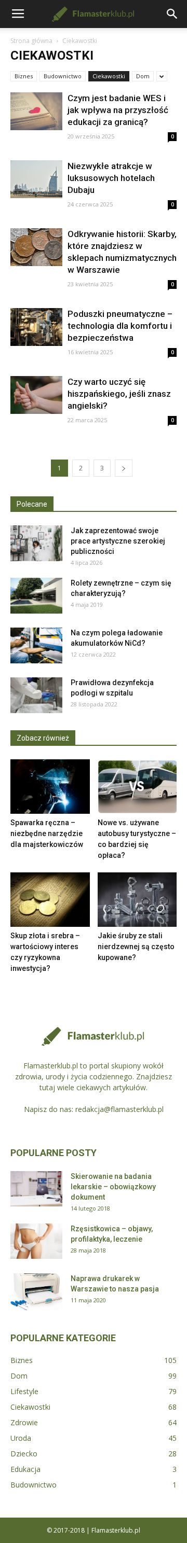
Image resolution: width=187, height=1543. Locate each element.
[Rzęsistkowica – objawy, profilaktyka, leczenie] (36, 1241)
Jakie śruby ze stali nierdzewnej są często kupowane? (136, 947)
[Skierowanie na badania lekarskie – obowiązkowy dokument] (36, 1189)
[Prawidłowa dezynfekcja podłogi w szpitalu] (36, 695)
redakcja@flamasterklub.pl (119, 1109)
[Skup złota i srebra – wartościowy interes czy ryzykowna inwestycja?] (50, 899)
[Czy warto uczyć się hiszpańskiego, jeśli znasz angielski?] (36, 395)
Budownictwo (63, 76)
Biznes (24, 76)
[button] (172, 14)
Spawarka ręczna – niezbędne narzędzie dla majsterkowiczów (46, 833)
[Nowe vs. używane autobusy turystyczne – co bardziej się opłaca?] (137, 786)
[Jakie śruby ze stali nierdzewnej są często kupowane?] (137, 899)
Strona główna (31, 40)
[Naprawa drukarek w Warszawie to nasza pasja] (36, 1291)
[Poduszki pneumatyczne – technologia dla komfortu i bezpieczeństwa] (36, 327)
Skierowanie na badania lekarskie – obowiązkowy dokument (113, 1186)
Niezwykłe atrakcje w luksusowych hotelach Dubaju (111, 178)
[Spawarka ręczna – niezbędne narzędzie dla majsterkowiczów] (50, 786)
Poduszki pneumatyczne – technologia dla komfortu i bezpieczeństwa (120, 326)
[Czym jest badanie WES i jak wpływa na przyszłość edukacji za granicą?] (36, 111)
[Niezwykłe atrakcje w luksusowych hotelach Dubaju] (36, 179)
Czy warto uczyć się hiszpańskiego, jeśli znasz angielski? (119, 394)
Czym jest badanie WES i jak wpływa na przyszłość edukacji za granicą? (118, 110)
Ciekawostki (108, 76)
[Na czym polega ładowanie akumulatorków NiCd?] (36, 645)
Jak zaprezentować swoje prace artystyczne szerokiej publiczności (118, 540)
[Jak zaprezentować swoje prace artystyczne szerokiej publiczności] (36, 543)
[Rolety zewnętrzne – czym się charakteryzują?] (36, 596)
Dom (143, 76)
